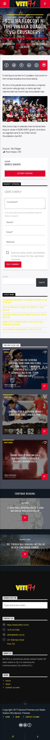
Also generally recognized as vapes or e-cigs (22, 329)
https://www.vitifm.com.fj (18, 625)
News (21, 17)
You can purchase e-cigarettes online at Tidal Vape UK (23, 308)
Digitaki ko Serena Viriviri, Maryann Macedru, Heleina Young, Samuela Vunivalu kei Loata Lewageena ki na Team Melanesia (25, 368)
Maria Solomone (11, 430)
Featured (12, 17)
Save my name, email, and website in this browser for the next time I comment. (28, 252)
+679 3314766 (13, 630)
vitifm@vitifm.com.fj (15, 634)
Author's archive (25, 173)
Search (5, 276)
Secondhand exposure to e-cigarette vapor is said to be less (25, 301)
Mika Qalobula (10, 384)
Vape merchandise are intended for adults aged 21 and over (25, 316)
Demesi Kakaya (24, 44)
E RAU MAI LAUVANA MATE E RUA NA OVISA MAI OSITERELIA (26, 510)
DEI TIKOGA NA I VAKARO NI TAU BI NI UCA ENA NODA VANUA (26, 546)
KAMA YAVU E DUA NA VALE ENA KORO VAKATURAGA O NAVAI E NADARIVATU (26, 458)
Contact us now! (12, 687)
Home (8, 680)
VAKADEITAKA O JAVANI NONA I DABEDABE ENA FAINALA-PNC (26, 413)
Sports (29, 17)
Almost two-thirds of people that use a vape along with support (23, 323)
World (39, 17)
